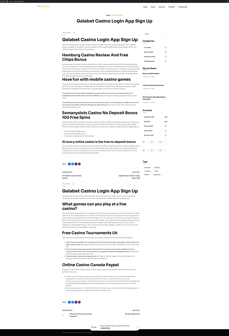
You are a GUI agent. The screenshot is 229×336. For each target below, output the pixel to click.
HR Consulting (155, 52)
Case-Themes (87, 332)
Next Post (136, 172)
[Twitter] (72, 164)
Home (108, 15)
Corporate (147, 171)
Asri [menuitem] (4, 1)
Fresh (156, 171)
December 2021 (155, 135)
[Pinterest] (76, 164)
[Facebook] (69, 164)
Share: (64, 164)
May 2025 (155, 121)
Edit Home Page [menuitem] (18, 1)
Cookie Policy (105, 328)
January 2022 (155, 130)
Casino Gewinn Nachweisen (153, 85)
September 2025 (155, 117)
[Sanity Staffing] (43, 7)
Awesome (147, 167)
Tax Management (155, 61)
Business (157, 167)
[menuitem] (7, 1)
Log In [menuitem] (11, 1)
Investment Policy (155, 56)
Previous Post (67, 172)
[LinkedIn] (79, 164)
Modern (146, 174)
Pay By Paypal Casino (132, 314)
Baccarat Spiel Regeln (151, 73)
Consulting (155, 47)
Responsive (156, 174)
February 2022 (155, 126)
